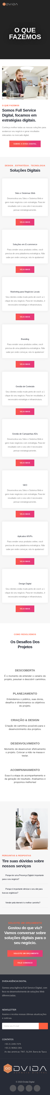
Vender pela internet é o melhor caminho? (22, 902)
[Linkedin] (29, 1088)
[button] (46, 4)
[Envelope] (37, 1088)
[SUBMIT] (43, 1026)
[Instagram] (13, 1088)
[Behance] (21, 1088)
